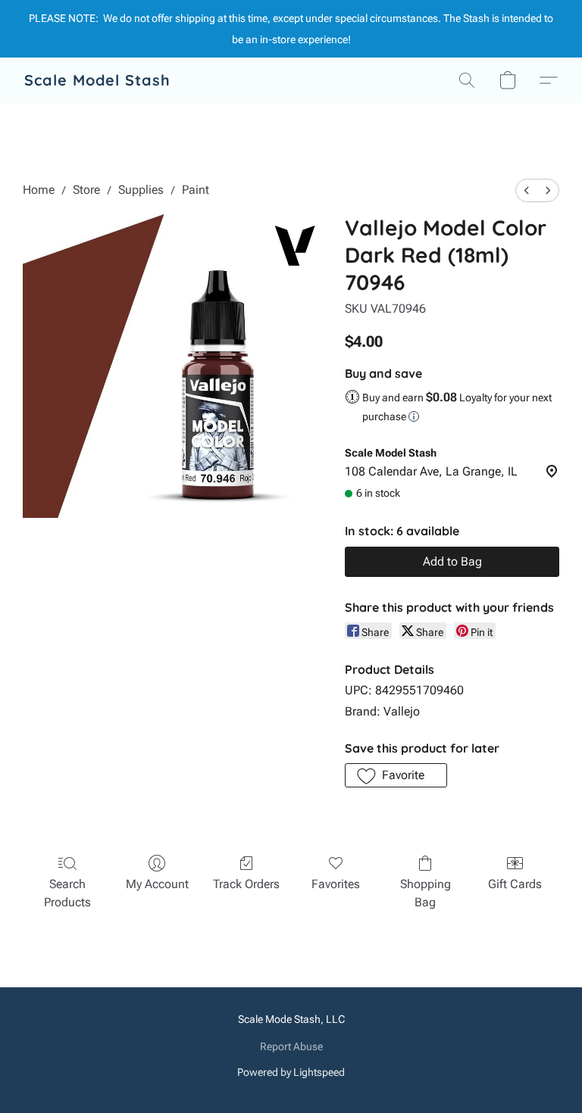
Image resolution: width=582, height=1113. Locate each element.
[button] (97, 80)
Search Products (67, 893)
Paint (195, 189)
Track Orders (246, 884)
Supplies (141, 189)
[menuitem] (526, 190)
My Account (157, 884)
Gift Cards (515, 884)
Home (39, 189)
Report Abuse (291, 1046)
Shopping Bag (425, 893)
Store (86, 189)
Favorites (335, 884)
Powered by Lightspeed (291, 1072)
